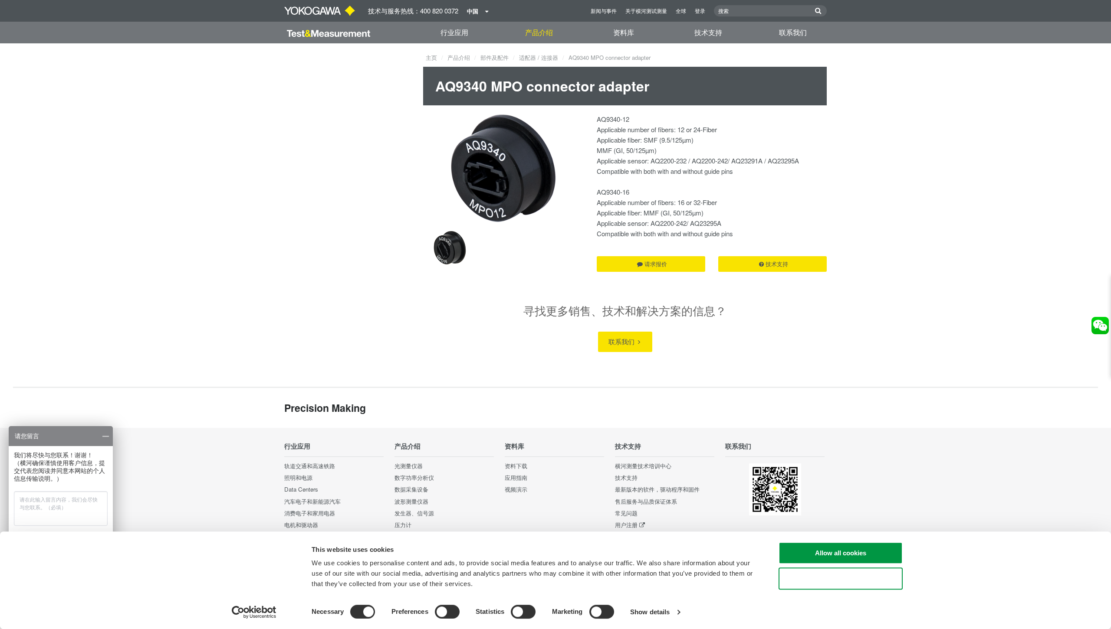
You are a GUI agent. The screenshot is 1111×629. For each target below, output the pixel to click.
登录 (700, 10)
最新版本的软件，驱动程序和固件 (657, 489)
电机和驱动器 (301, 525)
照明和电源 (298, 477)
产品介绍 (539, 32)
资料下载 (516, 466)
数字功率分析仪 (414, 477)
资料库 (623, 32)
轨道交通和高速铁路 (309, 466)
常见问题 (626, 513)
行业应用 (454, 32)
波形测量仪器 (411, 501)
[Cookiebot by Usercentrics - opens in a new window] (254, 612)
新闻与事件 (604, 10)
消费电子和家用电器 (309, 513)
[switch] (447, 612)
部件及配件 (494, 57)
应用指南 (516, 477)
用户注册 (626, 525)
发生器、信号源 (414, 513)
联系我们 (793, 32)
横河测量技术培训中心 (643, 466)
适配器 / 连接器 (538, 57)
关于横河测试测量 (646, 10)
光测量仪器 (408, 466)
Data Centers (301, 489)
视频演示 (516, 489)
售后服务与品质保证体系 (646, 501)
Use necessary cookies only (841, 578)
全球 (681, 10)
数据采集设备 (411, 489)
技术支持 (708, 32)
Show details (650, 612)
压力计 (402, 525)
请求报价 (655, 264)
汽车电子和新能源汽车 (312, 501)
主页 (431, 57)
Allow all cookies (840, 553)
